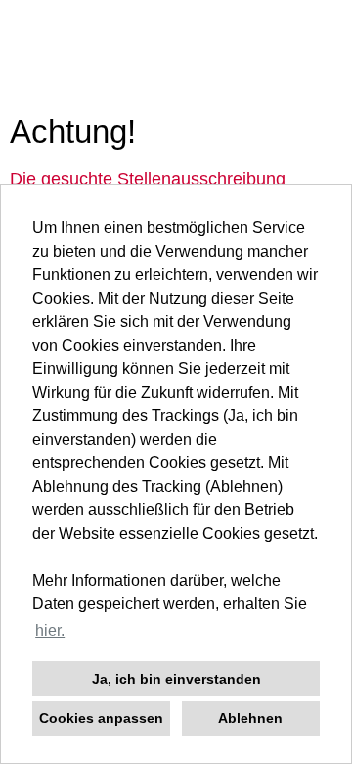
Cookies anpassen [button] (101, 718)
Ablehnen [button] (250, 718)
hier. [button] (50, 630)
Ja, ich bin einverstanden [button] (176, 679)
